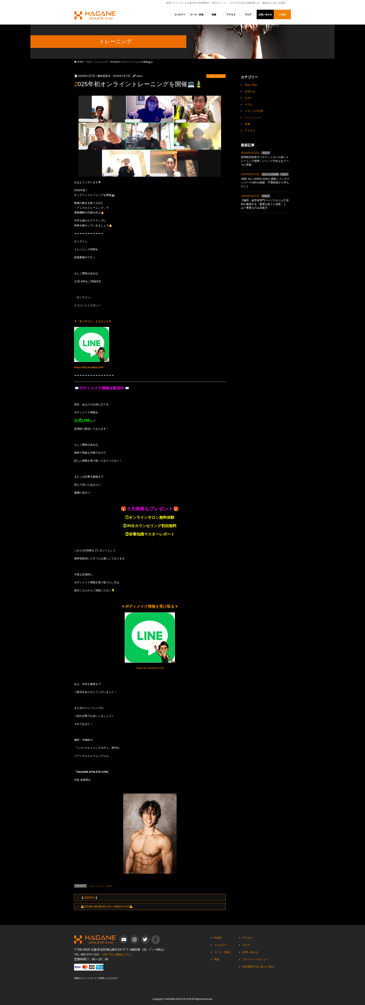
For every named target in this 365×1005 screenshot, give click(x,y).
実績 (216, 959)
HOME (218, 937)
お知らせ (250, 91)
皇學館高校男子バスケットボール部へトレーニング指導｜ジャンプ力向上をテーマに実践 (265, 161)
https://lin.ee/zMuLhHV (89, 367)
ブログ (109, 886)
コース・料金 (222, 952)
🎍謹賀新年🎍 (89, 897)
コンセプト (220, 944)
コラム (249, 104)
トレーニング (216, 76)
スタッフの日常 (254, 110)
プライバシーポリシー (255, 959)
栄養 (247, 124)
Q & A (248, 97)
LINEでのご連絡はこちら (117, 954)
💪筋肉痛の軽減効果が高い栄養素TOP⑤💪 (107, 906)
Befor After (251, 84)
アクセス (250, 130)
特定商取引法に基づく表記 (258, 966)
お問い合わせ (250, 952)
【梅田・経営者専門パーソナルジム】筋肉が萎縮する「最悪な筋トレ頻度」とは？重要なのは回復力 (265, 204)
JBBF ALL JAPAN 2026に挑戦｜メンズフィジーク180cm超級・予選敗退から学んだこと (265, 182)
